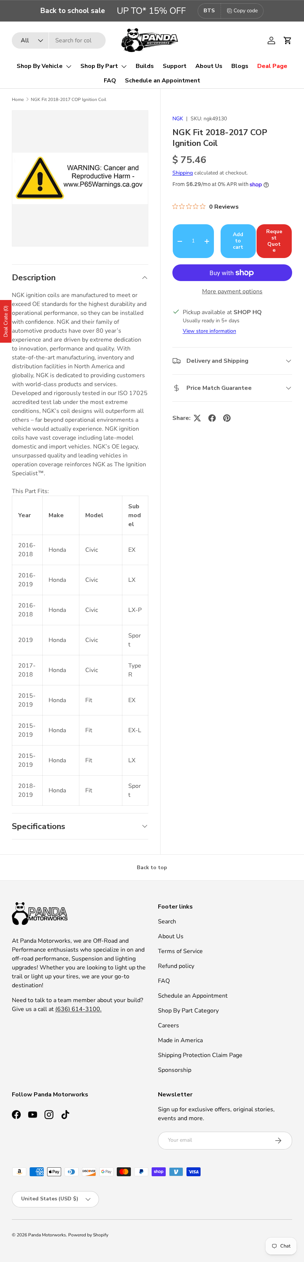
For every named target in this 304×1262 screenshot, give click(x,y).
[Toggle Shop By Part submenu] (123, 66)
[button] (288, 40)
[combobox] (59, 40)
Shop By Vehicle (40, 66)
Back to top (152, 867)
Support (174, 66)
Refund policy (176, 966)
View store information (209, 331)
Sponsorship (174, 1070)
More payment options (232, 291)
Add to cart (238, 241)
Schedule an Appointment (162, 80)
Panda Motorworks (47, 1235)
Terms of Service (180, 951)
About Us (208, 66)
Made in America (180, 1040)
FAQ (110, 80)
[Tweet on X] (197, 418)
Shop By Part (99, 66)
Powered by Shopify (88, 1235)
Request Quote (274, 241)
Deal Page (272, 66)
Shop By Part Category (188, 1011)
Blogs (239, 66)
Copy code (246, 10)
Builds (145, 66)
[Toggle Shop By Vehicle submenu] (68, 66)
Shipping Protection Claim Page (200, 1055)
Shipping (182, 172)
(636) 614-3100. (78, 1009)
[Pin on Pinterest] (226, 418)
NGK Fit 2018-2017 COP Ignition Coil (68, 99)
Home (18, 99)
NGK (177, 118)
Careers (168, 1025)
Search (167, 921)
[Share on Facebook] (212, 418)
